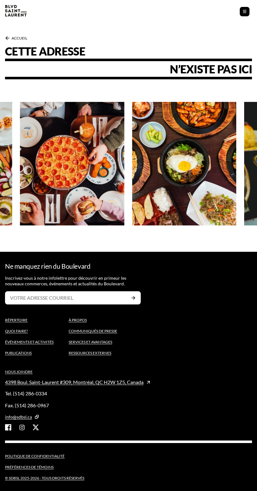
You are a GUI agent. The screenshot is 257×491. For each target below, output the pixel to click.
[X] (36, 427)
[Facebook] (8, 427)
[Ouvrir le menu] (244, 11)
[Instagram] (22, 427)
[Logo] (16, 11)
